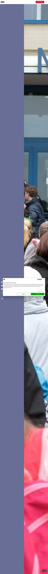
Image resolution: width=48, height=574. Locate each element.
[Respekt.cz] (2, 2)
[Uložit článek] (2, 298)
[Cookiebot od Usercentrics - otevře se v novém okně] (38, 279)
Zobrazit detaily (40, 291)
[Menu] (46, 2)
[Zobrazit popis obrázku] (43, 570)
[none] (46, 570)
